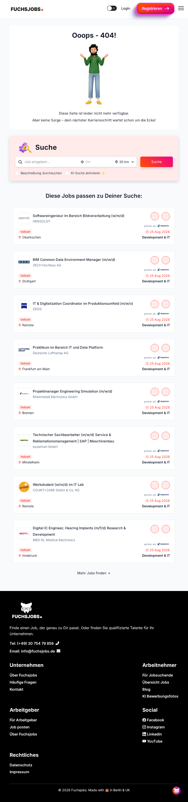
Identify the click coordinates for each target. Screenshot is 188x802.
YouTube (154, 741)
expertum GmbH (45, 447)
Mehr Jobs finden (92, 573)
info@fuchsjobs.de (38, 651)
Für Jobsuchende (157, 675)
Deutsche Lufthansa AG (50, 353)
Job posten (20, 727)
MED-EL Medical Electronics (54, 540)
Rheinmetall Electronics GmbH (55, 397)
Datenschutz (21, 765)
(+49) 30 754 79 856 (35, 643)
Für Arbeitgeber (23, 720)
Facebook (155, 720)
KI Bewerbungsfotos (160, 696)
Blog (146, 689)
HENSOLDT (41, 221)
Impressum (19, 772)
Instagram (155, 727)
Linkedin (154, 734)
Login (125, 8)
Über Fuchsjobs (23, 675)
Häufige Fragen (23, 682)
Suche (156, 162)
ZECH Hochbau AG (47, 265)
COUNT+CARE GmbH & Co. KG (56, 490)
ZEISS (37, 309)
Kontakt (16, 689)
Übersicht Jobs (155, 682)
